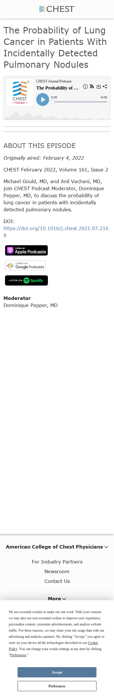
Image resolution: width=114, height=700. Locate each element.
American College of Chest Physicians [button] (54, 546)
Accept (57, 672)
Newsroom (57, 571)
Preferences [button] (18, 655)
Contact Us (57, 581)
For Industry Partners (57, 561)
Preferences (57, 686)
